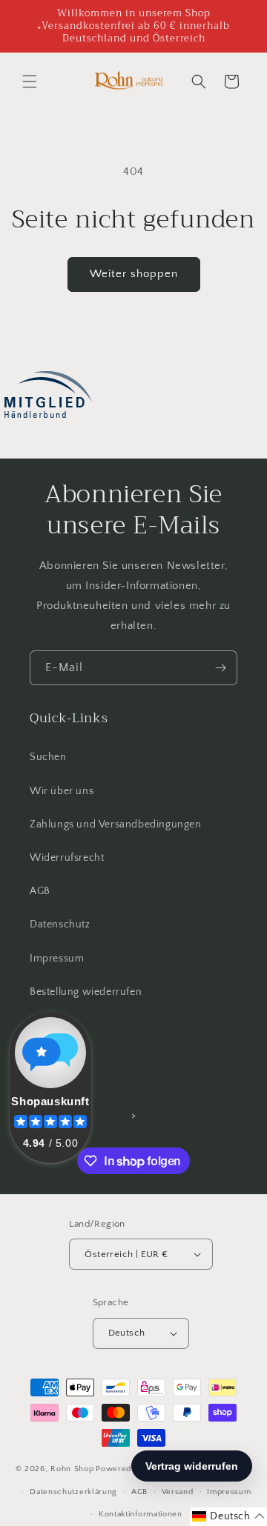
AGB (40, 891)
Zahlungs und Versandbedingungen (116, 824)
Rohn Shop (71, 1469)
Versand (178, 1491)
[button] (29, 81)
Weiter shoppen (134, 273)
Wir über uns (61, 791)
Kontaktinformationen (140, 1514)
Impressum (57, 958)
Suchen (48, 757)
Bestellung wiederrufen (86, 992)
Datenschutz (60, 924)
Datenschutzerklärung (73, 1491)
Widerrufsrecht (67, 858)
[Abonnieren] (220, 667)
